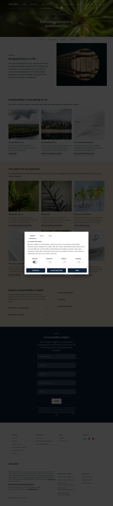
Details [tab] (42, 235)
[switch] (49, 262)
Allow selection (56, 270)
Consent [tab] (32, 235)
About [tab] (50, 235)
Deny (77, 270)
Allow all (35, 270)
